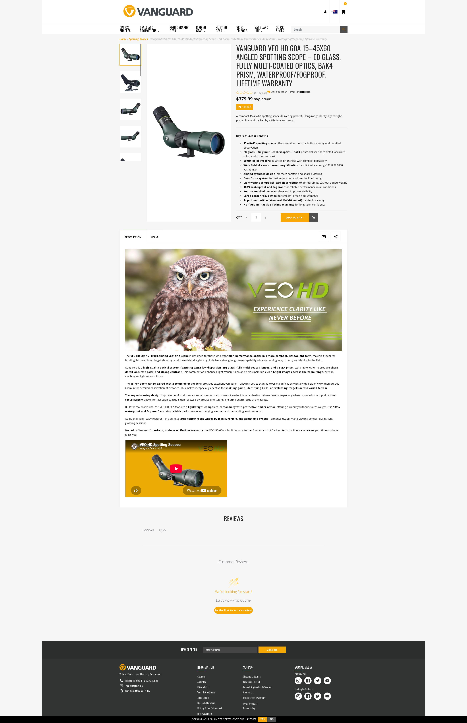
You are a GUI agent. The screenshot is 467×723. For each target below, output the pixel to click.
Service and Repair (251, 682)
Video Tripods (241, 29)
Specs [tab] (155, 237)
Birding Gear (201, 29)
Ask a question (279, 91)
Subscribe (272, 650)
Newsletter (189, 649)
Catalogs (201, 676)
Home (123, 39)
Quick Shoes (280, 29)
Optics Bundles (125, 29)
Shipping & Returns (251, 676)
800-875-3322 (143, 680)
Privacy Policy (203, 687)
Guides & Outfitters (206, 703)
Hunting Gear (221, 29)
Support (249, 667)
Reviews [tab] (148, 530)
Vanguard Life (261, 29)
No (272, 719)
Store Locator (203, 697)
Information (205, 667)
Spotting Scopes (138, 39)
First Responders (204, 713)
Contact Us (137, 686)
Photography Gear (179, 29)
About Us (201, 682)
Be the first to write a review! (233, 610)
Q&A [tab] (162, 530)
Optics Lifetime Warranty (254, 697)
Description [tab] (132, 237)
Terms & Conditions (206, 692)
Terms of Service (250, 704)
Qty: (239, 217)
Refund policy (249, 708)
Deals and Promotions (148, 29)
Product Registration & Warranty (258, 687)
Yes (262, 719)
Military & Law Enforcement (209, 708)
